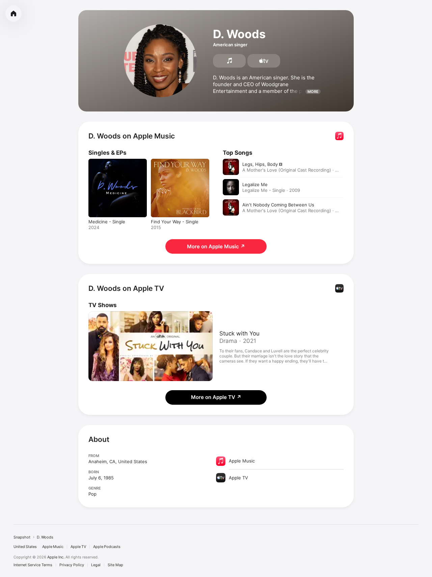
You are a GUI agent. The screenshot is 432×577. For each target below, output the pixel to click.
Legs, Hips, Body (260, 164)
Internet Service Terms (33, 565)
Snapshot (22, 537)
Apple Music (52, 547)
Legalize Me (255, 184)
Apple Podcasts (106, 547)
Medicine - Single (106, 161)
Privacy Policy (71, 565)
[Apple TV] (263, 61)
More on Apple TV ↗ (216, 397)
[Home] (13, 13)
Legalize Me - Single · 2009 (271, 190)
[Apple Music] (229, 61)
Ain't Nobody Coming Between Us (278, 204)
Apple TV (78, 547)
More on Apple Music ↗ (216, 246)
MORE (313, 91)
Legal (96, 565)
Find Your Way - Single (174, 161)
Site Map (115, 565)
